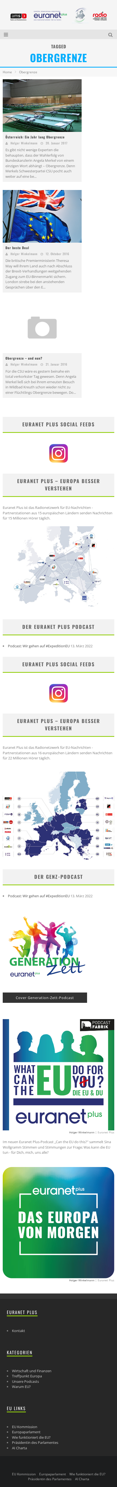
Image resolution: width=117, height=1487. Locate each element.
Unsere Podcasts (25, 1381)
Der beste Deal (17, 247)
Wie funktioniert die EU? (31, 1437)
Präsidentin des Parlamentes (35, 1442)
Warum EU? (21, 1386)
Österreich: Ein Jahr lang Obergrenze (35, 137)
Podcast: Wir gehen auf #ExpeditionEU (39, 645)
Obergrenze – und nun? (23, 358)
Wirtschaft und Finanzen (31, 1370)
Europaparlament (26, 1431)
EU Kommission (24, 1426)
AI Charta (19, 1447)
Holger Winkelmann (24, 143)
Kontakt (18, 1330)
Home (7, 72)
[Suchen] (111, 34)
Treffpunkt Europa (27, 1376)
